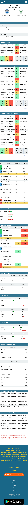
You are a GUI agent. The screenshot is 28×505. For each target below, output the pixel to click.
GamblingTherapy (14, 467)
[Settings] (26, 2)
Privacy (14, 482)
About (14, 488)
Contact (14, 490)
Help (14, 480)
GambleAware (14, 465)
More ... (26, 108)
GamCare (14, 470)
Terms (14, 485)
